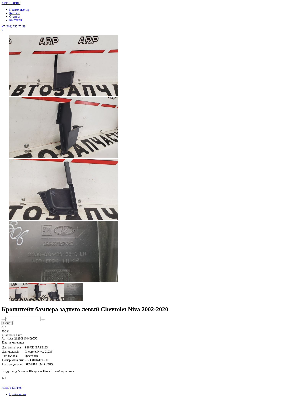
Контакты (15, 20)
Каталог (14, 13)
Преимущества (19, 9)
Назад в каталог (12, 387)
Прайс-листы (17, 394)
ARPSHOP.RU (11, 3)
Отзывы (14, 16)
